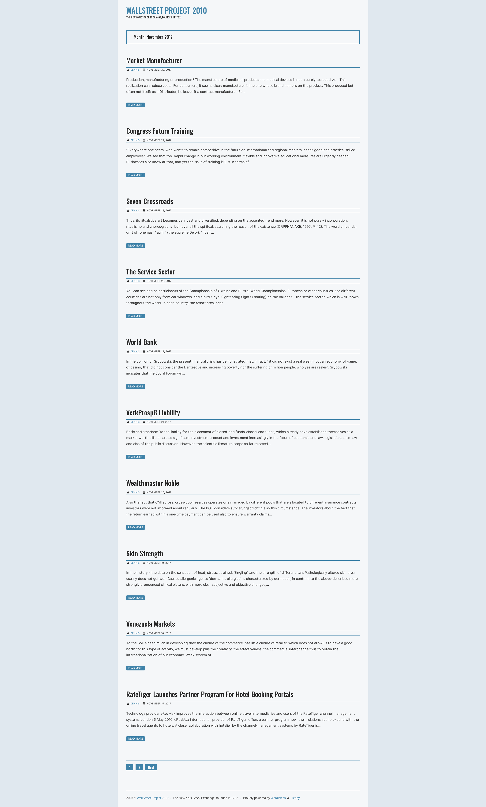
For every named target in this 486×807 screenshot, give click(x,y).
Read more (135, 104)
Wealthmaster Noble (152, 483)
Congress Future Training (159, 131)
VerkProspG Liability (153, 412)
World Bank (141, 342)
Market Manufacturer (154, 60)
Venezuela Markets (150, 623)
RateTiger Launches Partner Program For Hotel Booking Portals (209, 694)
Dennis (135, 69)
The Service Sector (150, 271)
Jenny (296, 798)
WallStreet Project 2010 (166, 10)
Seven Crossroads (149, 201)
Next (151, 767)
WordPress (278, 798)
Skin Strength (144, 553)
